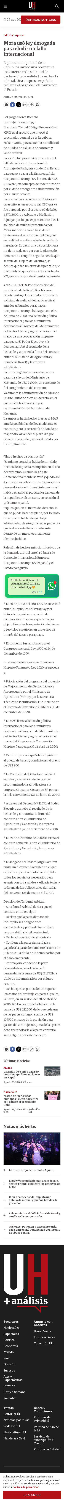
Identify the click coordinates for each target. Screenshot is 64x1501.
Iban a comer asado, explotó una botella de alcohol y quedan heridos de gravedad (33, 1200)
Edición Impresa (14, 35)
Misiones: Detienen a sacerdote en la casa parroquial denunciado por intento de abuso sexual (34, 1229)
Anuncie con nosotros (43, 1323)
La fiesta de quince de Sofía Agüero (31, 1170)
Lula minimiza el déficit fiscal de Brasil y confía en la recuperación (34, 1215)
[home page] (32, 6)
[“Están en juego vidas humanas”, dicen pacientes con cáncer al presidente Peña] (52, 1095)
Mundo (8, 1067)
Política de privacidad (25, 1487)
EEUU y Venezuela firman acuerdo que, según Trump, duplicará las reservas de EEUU (34, 1183)
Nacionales (10, 1092)
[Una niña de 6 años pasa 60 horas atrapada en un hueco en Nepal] (52, 1071)
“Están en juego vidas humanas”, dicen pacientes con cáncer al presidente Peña (21, 1100)
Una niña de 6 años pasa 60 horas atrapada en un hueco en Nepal (22, 1074)
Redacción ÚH (34, 1110)
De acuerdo (32, 1495)
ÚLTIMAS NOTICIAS (40, 20)
